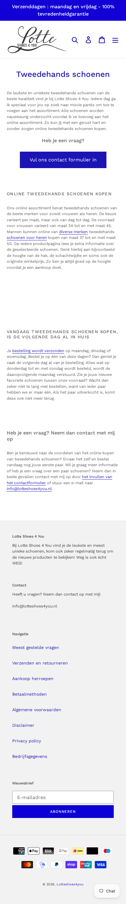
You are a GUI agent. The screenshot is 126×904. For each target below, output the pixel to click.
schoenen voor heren (27, 237)
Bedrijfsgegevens (29, 756)
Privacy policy (26, 740)
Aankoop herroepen (33, 678)
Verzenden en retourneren (40, 663)
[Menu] (115, 39)
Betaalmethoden (29, 694)
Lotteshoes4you (70, 884)
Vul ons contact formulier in (63, 160)
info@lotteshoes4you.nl (29, 488)
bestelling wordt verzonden (38, 350)
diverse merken (73, 231)
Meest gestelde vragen (35, 647)
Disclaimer (23, 725)
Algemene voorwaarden (36, 709)
